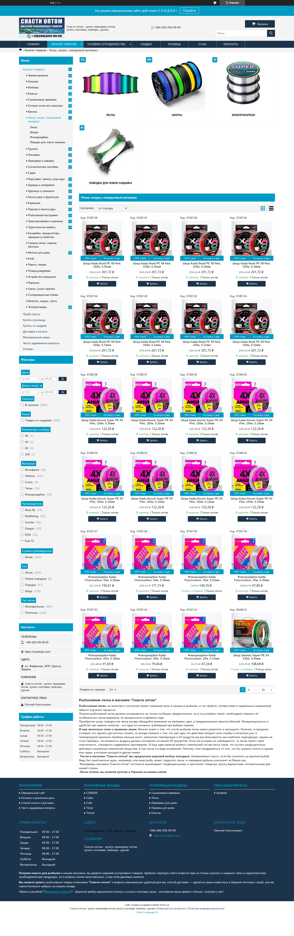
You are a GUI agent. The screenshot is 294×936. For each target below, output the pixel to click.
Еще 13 (29, 540)
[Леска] (111, 84)
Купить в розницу (34, 320)
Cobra (89, 797)
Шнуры (177, 115)
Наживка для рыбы (162, 807)
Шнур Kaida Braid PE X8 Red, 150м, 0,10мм (252, 343)
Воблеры (33, 87)
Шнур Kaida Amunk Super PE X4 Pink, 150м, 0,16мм (102, 500)
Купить (104, 283)
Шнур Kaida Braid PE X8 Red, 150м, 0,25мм (152, 265)
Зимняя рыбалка (38, 75)
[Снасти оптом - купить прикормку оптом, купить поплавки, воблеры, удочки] (42, 37)
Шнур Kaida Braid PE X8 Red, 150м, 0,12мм (202, 343)
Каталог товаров (64, 44)
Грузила (33, 148)
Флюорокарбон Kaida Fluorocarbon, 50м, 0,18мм (102, 657)
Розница (174, 44)
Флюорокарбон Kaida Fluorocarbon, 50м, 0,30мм (152, 578)
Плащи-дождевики (39, 270)
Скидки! (146, 44)
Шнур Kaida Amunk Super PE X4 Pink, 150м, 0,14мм (152, 500)
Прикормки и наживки (41, 160)
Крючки (32, 111)
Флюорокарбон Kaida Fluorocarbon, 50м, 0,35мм (102, 578)
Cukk (89, 802)
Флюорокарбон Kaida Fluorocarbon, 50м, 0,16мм (152, 657)
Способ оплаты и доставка (37, 802)
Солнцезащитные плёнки (43, 294)
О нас (203, 44)
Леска (110, 115)
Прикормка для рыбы (164, 802)
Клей (31, 258)
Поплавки (34, 154)
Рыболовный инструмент (43, 215)
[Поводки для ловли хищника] (111, 152)
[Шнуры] (177, 84)
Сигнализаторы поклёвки (43, 166)
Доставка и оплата (35, 331)
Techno (90, 812)
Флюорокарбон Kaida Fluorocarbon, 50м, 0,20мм (251, 578)
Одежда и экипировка (41, 185)
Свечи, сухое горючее (41, 288)
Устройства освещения (42, 276)
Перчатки (33, 282)
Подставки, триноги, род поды (46, 179)
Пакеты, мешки (37, 264)
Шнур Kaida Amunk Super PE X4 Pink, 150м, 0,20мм (202, 422)
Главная (33, 44)
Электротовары (37, 307)
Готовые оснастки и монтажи (45, 105)
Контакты (231, 44)
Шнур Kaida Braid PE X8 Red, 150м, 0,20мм (202, 265)
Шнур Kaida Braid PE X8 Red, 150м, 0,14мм (152, 343)
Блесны (156, 812)
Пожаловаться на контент (171, 908)
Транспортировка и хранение (45, 221)
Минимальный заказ (36, 337)
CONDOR (91, 792)
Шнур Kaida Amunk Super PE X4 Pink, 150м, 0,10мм (251, 500)
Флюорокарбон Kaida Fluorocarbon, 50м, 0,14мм (201, 657)
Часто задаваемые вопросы (41, 343)
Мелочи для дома (39, 252)
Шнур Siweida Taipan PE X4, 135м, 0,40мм (251, 657)
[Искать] (271, 33)
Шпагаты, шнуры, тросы (42, 301)
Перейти (189, 10)
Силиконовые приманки (42, 99)
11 (263, 689)
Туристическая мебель (42, 227)
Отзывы (28, 349)
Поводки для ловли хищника (110, 183)
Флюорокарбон (243, 115)
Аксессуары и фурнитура (43, 197)
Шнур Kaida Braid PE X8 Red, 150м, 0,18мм (252, 265)
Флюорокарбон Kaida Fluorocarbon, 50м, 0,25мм (201, 578)
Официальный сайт (33, 792)
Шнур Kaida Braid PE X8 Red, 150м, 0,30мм (102, 265)
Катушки (33, 81)
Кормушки (34, 203)
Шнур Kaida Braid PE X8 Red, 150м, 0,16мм (102, 343)
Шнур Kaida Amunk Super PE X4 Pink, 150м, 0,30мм (102, 422)
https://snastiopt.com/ (37, 651)
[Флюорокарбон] (243, 84)
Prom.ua (164, 905)
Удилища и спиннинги (41, 191)
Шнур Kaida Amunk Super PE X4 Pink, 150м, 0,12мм (202, 500)
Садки (31, 172)
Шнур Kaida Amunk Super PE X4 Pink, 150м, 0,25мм (152, 422)
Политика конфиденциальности (206, 908)
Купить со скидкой (35, 325)
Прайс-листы (31, 314)
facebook (221, 792)
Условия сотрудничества (106, 44)
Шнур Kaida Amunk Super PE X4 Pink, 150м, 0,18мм (251, 422)
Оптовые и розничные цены (37, 797)
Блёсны (32, 93)
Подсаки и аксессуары (41, 209)
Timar (89, 807)
